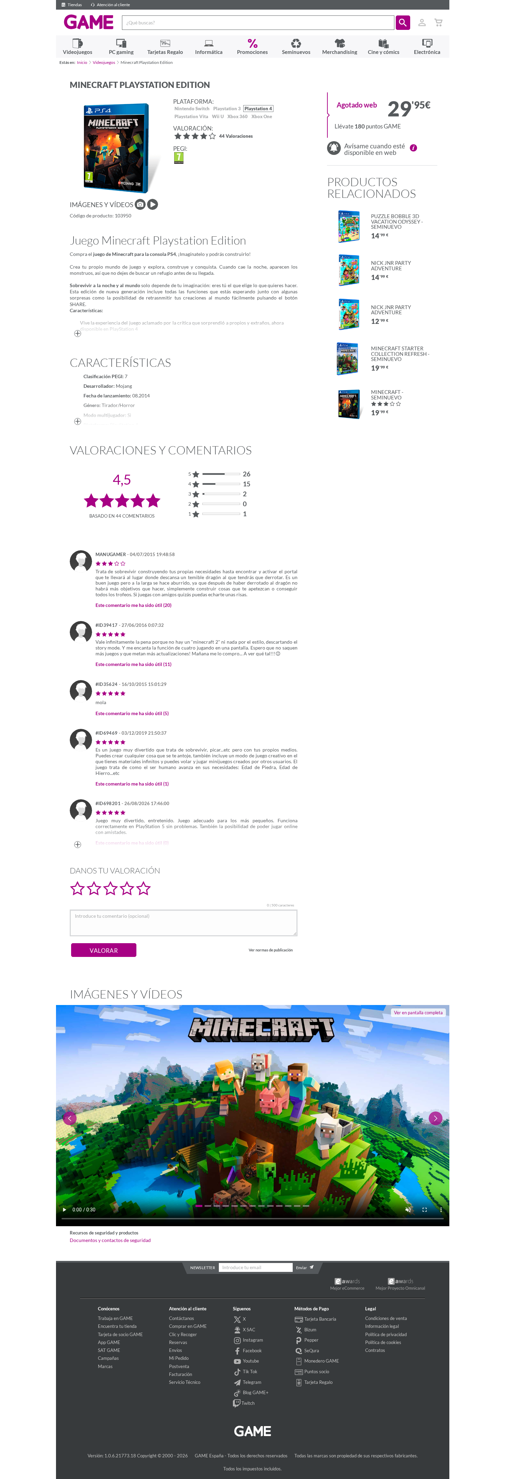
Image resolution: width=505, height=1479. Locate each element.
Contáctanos (181, 1318)
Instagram (252, 1340)
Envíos (175, 1350)
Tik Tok (249, 1371)
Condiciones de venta (386, 1318)
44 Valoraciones (236, 136)
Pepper (310, 1340)
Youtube (250, 1361)
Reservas (178, 1342)
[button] (403, 22)
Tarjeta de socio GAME (120, 1334)
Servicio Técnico (184, 1382)
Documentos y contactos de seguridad (110, 1240)
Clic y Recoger (183, 1334)
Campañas (108, 1358)
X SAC (248, 1329)
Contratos (375, 1350)
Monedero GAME (321, 1361)
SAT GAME (109, 1350)
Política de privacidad (386, 1334)
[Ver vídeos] (152, 204)
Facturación (180, 1374)
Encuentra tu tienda (117, 1326)
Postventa (179, 1366)
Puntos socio (316, 1371)
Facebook (252, 1350)
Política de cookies (383, 1342)
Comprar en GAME (188, 1326)
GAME (89, 22)
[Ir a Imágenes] (140, 204)
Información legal (382, 1326)
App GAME (109, 1342)
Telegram (251, 1382)
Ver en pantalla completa (418, 1012)
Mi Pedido (179, 1358)
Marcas (105, 1366)
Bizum (309, 1329)
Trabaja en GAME (115, 1318)
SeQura (311, 1350)
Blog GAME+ (255, 1392)
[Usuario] (422, 22)
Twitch (247, 1403)
